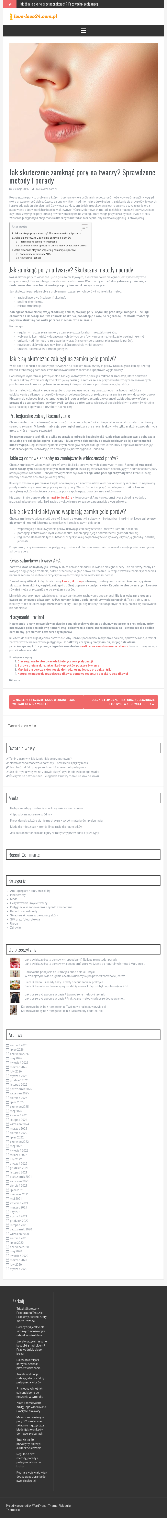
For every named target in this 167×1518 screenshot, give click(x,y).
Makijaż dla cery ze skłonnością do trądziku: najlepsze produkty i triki (65, 669)
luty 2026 (16, 1071)
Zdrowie (15, 927)
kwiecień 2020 (19, 1255)
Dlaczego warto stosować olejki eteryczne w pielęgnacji (55, 661)
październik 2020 (21, 1229)
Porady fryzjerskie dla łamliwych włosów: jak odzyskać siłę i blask (30, 1331)
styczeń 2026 (18, 1076)
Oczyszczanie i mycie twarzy (28, 903)
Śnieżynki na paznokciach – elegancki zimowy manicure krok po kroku (54, 776)
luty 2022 (16, 1159)
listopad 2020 (18, 1225)
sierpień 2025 (18, 1098)
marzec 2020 (18, 1260)
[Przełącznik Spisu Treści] (82, 227)
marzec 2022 (18, 1154)
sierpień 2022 (18, 1133)
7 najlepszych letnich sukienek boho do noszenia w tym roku (29, 1392)
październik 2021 (21, 1176)
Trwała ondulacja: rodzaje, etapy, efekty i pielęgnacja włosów (30, 1378)
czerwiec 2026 (19, 1053)
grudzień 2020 (19, 1220)
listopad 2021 (18, 1172)
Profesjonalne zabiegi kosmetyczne (38, 241)
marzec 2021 (18, 1207)
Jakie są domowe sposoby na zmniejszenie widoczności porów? (53, 245)
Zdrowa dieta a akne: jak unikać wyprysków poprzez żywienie (58, 665)
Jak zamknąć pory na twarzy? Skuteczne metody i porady (47, 233)
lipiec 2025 (17, 1102)
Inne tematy (18, 895)
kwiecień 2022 (19, 1150)
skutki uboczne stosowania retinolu (104, 646)
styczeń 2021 (18, 1216)
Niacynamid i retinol (30, 257)
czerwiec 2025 (19, 1106)
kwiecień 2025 (19, 1115)
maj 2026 (16, 1058)
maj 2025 (16, 1111)
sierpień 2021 (18, 1185)
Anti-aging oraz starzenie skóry (30, 890)
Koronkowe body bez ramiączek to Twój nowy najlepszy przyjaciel (63, 1006)
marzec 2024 (18, 1128)
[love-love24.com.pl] (33, 16)
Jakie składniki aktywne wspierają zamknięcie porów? (45, 250)
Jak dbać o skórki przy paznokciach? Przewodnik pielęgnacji (47, 767)
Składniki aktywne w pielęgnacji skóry (34, 915)
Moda (14, 899)
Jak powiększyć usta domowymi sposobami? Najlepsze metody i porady (71, 959)
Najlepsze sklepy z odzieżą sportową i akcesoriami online (46, 808)
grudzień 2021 (19, 1168)
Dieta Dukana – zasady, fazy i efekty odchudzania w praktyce (64, 982)
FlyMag (63, 1505)
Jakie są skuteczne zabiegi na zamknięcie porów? (43, 237)
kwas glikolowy (72, 581)
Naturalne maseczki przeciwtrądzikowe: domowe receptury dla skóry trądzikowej (73, 673)
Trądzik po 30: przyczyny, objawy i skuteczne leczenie (28, 1444)
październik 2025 (21, 1089)
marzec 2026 (18, 1067)
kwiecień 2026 (19, 1062)
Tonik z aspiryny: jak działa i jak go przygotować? (40, 758)
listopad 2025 (18, 1084)
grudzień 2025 (19, 1080)
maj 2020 (16, 1251)
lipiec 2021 (17, 1190)
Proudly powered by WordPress (26, 1505)
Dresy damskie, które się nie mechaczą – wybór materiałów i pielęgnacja (56, 820)
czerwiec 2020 (19, 1247)
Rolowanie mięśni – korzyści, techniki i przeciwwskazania (28, 1364)
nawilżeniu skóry (61, 497)
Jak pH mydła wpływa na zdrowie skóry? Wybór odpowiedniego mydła (66, 4)
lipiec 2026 (17, 1049)
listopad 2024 (18, 1119)
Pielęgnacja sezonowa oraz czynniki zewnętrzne (41, 907)
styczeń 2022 (18, 1163)
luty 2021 (16, 1212)
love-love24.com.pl (46, 188)
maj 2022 (16, 1146)
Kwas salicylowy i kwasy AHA (35, 254)
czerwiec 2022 (19, 1141)
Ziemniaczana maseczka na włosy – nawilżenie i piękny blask (48, 763)
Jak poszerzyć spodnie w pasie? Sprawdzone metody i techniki (65, 994)
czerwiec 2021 (19, 1194)
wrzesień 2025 (19, 1093)
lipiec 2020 (17, 1242)
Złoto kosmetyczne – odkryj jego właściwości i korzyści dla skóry (31, 1407)
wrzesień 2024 (19, 1124)
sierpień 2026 (18, 1045)
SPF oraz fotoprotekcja (25, 919)
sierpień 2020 (18, 1238)
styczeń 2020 (18, 1269)
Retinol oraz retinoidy (23, 911)
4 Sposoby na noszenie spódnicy (31, 814)
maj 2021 (16, 1198)
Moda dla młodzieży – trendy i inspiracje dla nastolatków (46, 826)
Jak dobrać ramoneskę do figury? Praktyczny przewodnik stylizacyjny (54, 832)
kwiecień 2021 (19, 1203)
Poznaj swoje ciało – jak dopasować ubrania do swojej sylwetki (31, 1476)
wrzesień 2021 (19, 1181)
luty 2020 (16, 1264)
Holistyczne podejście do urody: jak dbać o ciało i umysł (60, 972)
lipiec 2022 (17, 1137)
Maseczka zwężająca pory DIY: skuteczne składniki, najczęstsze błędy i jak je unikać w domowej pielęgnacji (30, 1425)
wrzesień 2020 (19, 1234)
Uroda (16, 680)
